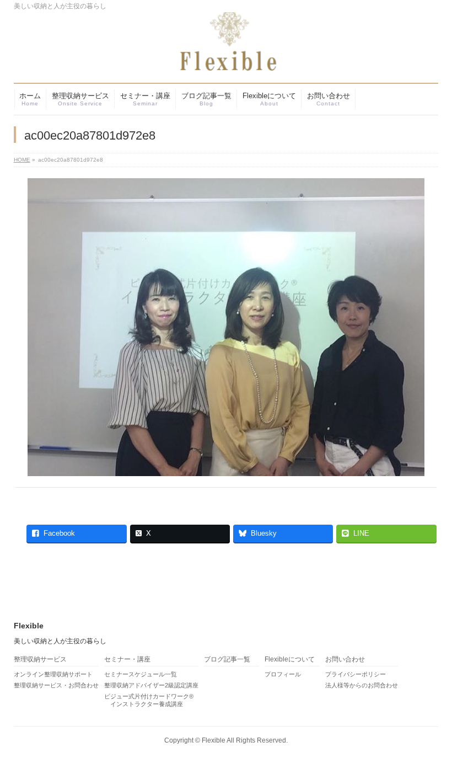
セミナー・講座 (127, 659)
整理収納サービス (40, 659)
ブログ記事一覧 (227, 659)
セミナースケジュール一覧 (140, 674)
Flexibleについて (290, 659)
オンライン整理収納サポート (53, 674)
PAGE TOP (432, 730)
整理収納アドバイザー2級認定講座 (151, 685)
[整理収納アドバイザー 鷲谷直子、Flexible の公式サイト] (212, 59)
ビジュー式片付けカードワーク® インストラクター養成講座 (148, 700)
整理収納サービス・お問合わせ (56, 685)
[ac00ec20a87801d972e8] (225, 327)
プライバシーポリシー (355, 674)
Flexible (213, 740)
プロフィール (283, 674)
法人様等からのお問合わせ (361, 685)
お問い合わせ (345, 659)
